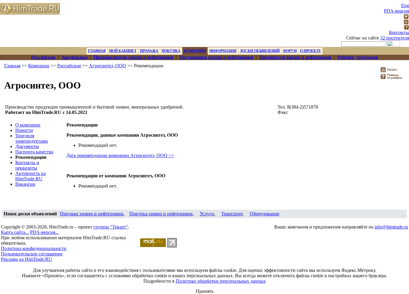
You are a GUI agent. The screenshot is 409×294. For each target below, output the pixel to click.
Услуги (207, 213)
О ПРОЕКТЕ (310, 51)
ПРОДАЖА (149, 51)
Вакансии (25, 184)
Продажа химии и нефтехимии (91, 213)
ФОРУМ (290, 51)
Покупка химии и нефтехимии (161, 213)
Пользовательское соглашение (32, 253)
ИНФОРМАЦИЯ (223, 51)
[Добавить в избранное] (406, 17)
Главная (12, 65)
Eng (405, 5)
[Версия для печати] (393, 71)
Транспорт (232, 213)
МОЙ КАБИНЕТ (123, 51)
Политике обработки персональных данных (221, 281)
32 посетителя (394, 37)
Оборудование (264, 213)
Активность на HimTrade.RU (30, 176)
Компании (38, 65)
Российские (69, 65)
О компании (27, 124)
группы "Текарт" (110, 226)
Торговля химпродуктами (31, 138)
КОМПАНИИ (195, 51)
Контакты (399, 32)
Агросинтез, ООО (107, 65)
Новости (24, 130)
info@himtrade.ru (391, 226)
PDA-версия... (44, 232)
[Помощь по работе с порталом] (406, 28)
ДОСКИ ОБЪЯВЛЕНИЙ (260, 51)
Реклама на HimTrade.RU (26, 259)
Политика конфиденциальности (33, 248)
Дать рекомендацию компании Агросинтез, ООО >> (120, 155)
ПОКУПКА (171, 51)
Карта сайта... (15, 232)
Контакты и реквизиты (27, 165)
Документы (27, 146)
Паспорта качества (34, 151)
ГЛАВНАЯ (97, 51)
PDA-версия (396, 10)
